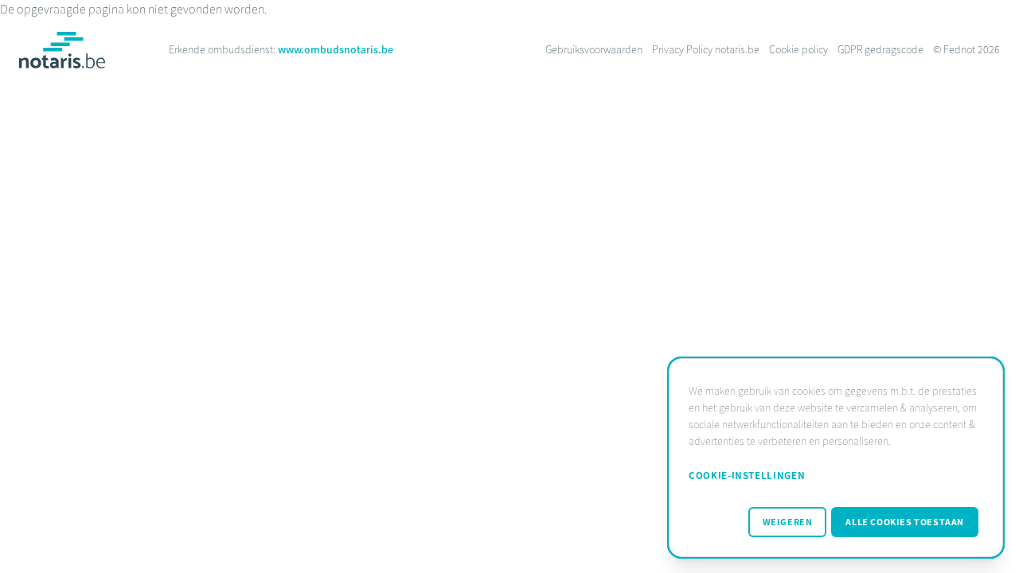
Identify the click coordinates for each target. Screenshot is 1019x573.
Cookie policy (798, 50)
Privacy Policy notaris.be (705, 50)
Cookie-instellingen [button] (747, 475)
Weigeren (788, 522)
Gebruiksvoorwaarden (593, 50)
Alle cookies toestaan (904, 522)
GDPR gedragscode (880, 50)
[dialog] (836, 457)
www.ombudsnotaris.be (335, 50)
